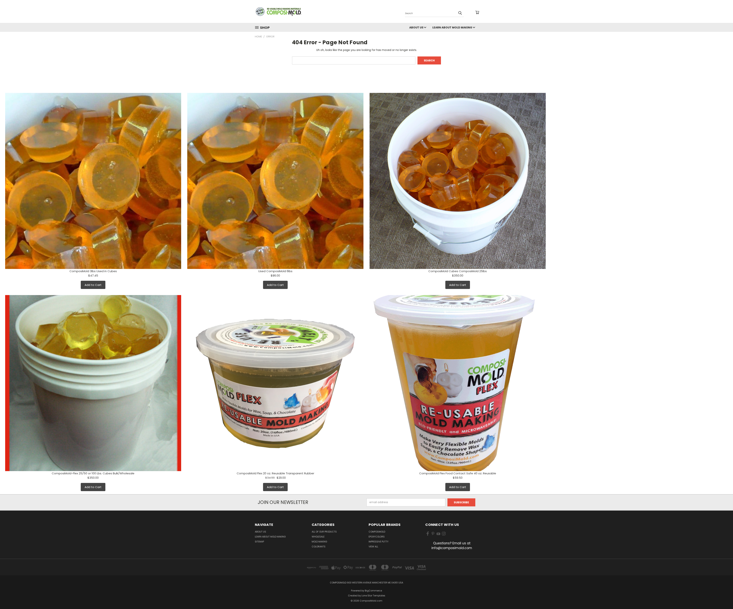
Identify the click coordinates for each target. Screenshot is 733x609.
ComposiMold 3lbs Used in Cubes (93, 271)
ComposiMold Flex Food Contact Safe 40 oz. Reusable (457, 473)
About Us (416, 27)
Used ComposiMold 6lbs (275, 271)
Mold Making (319, 541)
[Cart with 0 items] (477, 12)
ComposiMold (377, 531)
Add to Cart (93, 285)
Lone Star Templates (373, 595)
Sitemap (259, 541)
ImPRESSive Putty (378, 541)
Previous (723, 597)
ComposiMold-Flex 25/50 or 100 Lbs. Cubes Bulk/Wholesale (93, 473)
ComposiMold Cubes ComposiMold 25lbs (457, 271)
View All (373, 546)
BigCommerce (373, 590)
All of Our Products (324, 531)
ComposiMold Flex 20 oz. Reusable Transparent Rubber (275, 473)
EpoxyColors (377, 536)
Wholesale (318, 536)
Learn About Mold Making (452, 27)
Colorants (318, 546)
